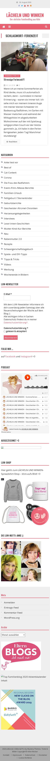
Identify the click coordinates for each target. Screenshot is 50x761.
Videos (7, 264)
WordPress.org (12, 617)
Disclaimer (43, 755)
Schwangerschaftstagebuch (18, 249)
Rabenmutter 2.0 (12, 76)
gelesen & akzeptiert (16, 331)
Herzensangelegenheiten (17, 213)
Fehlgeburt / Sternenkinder (18, 198)
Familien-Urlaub (13, 193)
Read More (13, 142)
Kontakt (6, 755)
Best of (7, 167)
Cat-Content (10, 172)
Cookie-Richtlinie (25, 758)
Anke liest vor (11, 162)
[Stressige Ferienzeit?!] (24, 56)
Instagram (26, 356)
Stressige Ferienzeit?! (14, 79)
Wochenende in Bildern (16, 274)
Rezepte (8, 244)
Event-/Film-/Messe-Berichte (19, 187)
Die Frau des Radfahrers (16, 182)
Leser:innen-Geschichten (16, 223)
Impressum (17, 755)
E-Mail (8, 294)
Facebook (10, 356)
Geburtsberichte (12, 203)
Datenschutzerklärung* (16, 322)
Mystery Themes (34, 749)
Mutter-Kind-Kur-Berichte (17, 228)
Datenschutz (30, 755)
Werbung (9, 269)
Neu (6, 233)
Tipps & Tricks (11, 259)
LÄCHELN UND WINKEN (25, 15)
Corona (8, 177)
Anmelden (9, 602)
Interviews (9, 218)
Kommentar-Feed (13, 612)
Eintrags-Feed (11, 607)
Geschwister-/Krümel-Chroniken (20, 208)
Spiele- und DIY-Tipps (15, 254)
